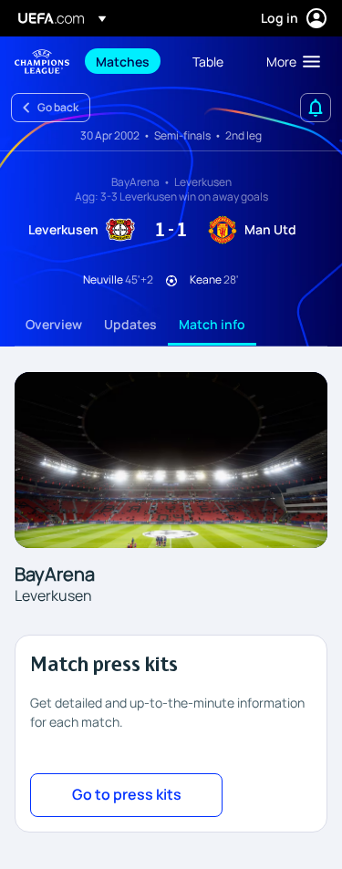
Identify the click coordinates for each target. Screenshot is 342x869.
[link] (122, 61)
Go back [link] (57, 107)
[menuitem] (128, 61)
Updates (130, 324)
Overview (54, 324)
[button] (289, 61)
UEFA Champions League (42, 61)
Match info (212, 324)
